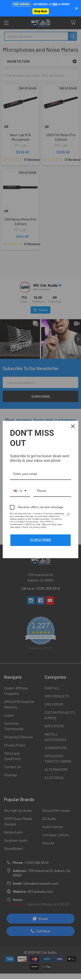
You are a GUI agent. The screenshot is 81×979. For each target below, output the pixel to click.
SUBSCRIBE (40, 540)
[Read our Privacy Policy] (68, 514)
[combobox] (20, 491)
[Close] (73, 426)
